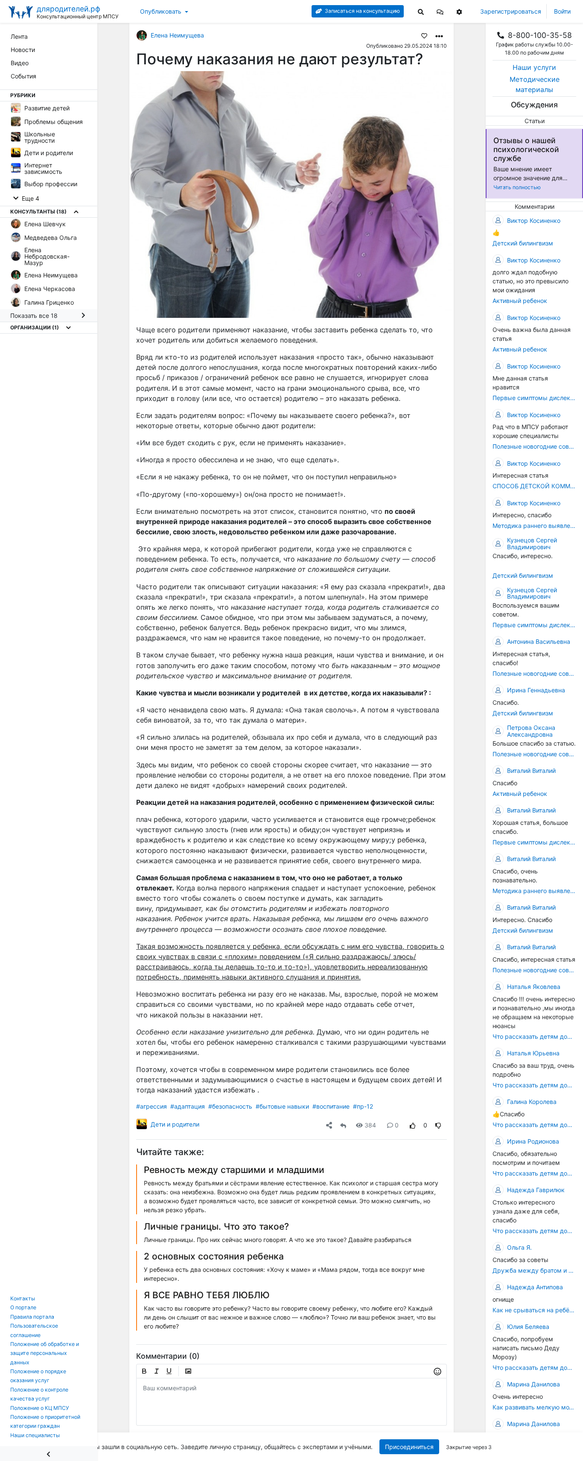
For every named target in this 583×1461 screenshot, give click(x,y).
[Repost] (343, 1125)
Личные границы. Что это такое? (216, 1226)
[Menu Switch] (48, 1453)
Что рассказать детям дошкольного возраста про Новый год (534, 1367)
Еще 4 (29, 198)
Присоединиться (409, 1446)
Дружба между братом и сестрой (534, 1270)
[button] (440, 11)
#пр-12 (363, 1106)
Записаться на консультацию (362, 11)
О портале (23, 1307)
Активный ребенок (520, 300)
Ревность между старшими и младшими (234, 1169)
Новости (23, 49)
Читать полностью (517, 187)
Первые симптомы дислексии (534, 397)
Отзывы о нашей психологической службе (526, 149)
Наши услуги (534, 67)
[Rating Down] (438, 1125)
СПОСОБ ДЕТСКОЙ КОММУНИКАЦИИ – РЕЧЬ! (534, 486)
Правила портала (32, 1317)
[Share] (329, 1125)
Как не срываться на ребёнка (534, 1310)
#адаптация (187, 1106)
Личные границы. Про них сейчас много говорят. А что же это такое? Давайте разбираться (277, 1239)
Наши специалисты (35, 1435)
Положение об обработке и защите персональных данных (44, 1353)
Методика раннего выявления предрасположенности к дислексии (534, 525)
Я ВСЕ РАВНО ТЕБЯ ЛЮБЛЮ (207, 1295)
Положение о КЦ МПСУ (39, 1408)
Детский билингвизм (523, 243)
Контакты (22, 1298)
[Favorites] (424, 35)
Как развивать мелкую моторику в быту (534, 1407)
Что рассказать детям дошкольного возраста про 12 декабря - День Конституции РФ (534, 1036)
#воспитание (331, 1106)
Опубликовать (160, 11)
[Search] (420, 11)
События (23, 76)
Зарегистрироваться (510, 11)
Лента (19, 36)
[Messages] (440, 11)
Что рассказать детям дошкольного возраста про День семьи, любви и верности (534, 1230)
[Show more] (76, 211)
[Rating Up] (412, 1125)
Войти (562, 11)
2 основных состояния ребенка (214, 1256)
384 (370, 1125)
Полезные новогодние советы (534, 446)
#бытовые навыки (282, 1106)
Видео (20, 62)
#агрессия (151, 1106)
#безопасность (230, 1106)
